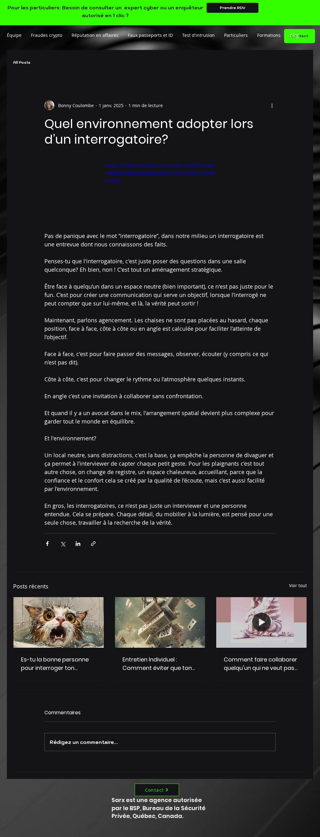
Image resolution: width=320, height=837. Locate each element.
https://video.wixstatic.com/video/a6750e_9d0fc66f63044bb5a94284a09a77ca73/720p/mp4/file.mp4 (160, 173)
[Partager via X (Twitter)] (63, 544)
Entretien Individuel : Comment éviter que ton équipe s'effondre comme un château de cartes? (158, 664)
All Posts (21, 62)
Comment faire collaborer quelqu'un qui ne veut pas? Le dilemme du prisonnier (261, 664)
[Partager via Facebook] (47, 544)
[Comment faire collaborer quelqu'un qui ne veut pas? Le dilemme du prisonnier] (261, 622)
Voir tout (298, 585)
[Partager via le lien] (93, 544)
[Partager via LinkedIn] (78, 544)
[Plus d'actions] (272, 105)
